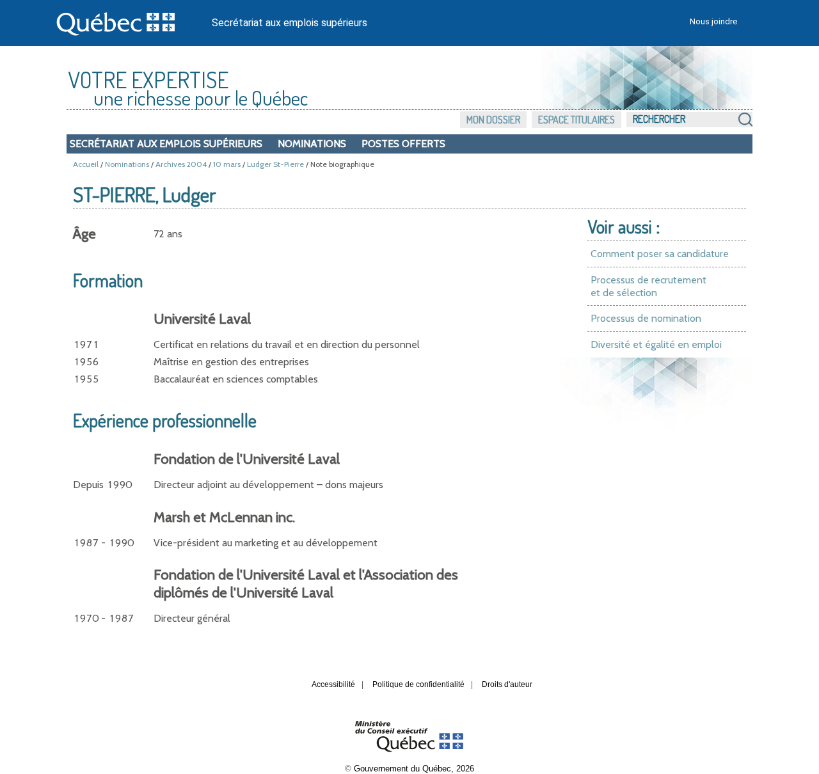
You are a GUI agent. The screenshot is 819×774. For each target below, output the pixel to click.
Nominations (312, 144)
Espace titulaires (576, 119)
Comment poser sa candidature (660, 254)
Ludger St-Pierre (275, 164)
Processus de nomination (646, 318)
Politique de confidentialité (418, 684)
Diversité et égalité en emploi (656, 344)
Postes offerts (403, 144)
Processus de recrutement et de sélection (648, 286)
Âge (84, 233)
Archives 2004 (181, 164)
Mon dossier (493, 119)
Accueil (86, 164)
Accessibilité (333, 684)
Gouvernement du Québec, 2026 (414, 768)
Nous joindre (713, 21)
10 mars (227, 164)
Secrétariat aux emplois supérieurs (289, 23)
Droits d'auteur (507, 684)
